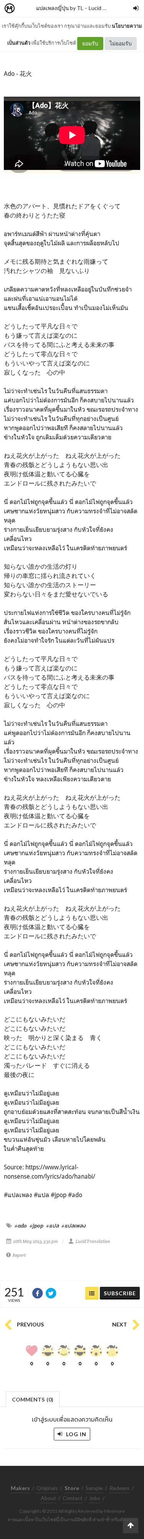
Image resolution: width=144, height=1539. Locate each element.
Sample (94, 1488)
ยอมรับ (90, 43)
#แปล (52, 1225)
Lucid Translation (93, 1241)
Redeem (119, 1488)
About (48, 1498)
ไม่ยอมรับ (120, 43)
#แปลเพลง (73, 1225)
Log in (75, 1434)
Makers (26, 9)
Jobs (94, 1498)
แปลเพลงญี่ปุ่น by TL (59, 8)
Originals (47, 1488)
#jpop (36, 1225)
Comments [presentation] (32, 1399)
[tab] (33, 1399)
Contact (73, 1498)
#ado (21, 1225)
